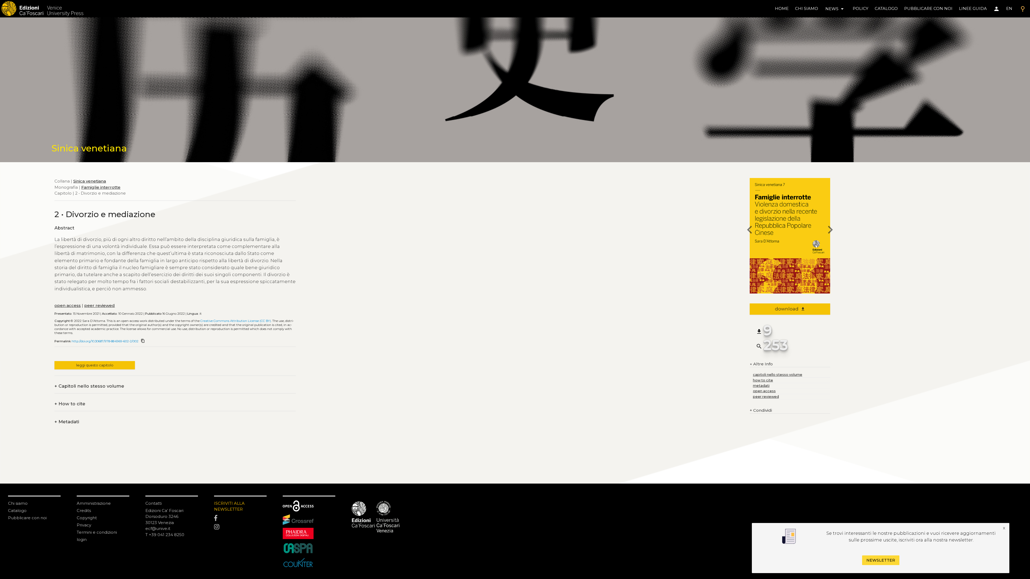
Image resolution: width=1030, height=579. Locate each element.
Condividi (761, 410)
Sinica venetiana (89, 181)
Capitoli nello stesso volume (89, 386)
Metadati (66, 421)
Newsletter (880, 560)
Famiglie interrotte (100, 187)
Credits (84, 510)
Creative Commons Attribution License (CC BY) (235, 321)
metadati (761, 386)
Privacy (84, 525)
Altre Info (761, 364)
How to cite (69, 403)
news (835, 9)
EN (1009, 8)
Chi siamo (18, 503)
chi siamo (806, 8)
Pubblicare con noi (27, 517)
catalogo (886, 8)
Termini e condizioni (97, 532)
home (782, 8)
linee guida (973, 8)
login (82, 539)
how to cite (763, 380)
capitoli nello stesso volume (777, 375)
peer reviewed (99, 305)
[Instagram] (240, 527)
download (790, 308)
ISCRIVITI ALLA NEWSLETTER (229, 506)
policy (860, 8)
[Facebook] (240, 518)
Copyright (87, 517)
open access (67, 305)
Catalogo (17, 510)
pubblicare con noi (928, 8)
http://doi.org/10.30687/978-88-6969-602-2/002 (105, 341)
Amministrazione (94, 503)
